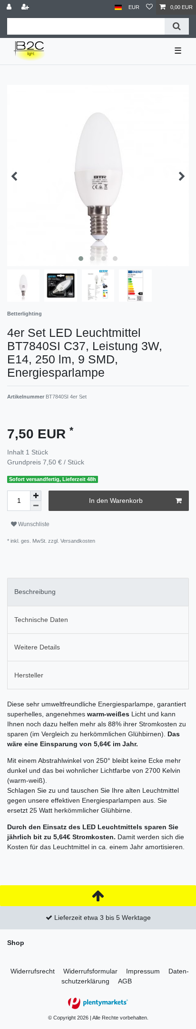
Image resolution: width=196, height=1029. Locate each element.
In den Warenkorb (116, 500)
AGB (125, 981)
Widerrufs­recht (32, 971)
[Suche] (177, 26)
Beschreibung (35, 591)
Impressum (143, 971)
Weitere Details (37, 647)
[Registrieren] (26, 7)
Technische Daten (41, 619)
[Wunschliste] (149, 7)
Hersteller (28, 675)
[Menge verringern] (35, 506)
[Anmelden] (10, 7)
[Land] (118, 7)
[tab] (98, 592)
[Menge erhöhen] (35, 496)
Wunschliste (33, 524)
